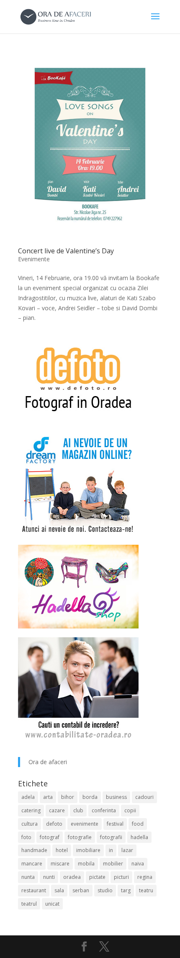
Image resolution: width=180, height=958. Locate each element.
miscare (60, 863)
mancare (31, 863)
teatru (146, 890)
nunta (28, 877)
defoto (54, 823)
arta (48, 797)
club (78, 810)
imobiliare (88, 850)
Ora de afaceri (47, 762)
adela (28, 797)
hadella (139, 837)
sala (59, 890)
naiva (137, 863)
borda (90, 797)
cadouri (144, 797)
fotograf (49, 837)
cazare (57, 810)
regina (144, 877)
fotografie (80, 837)
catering (31, 810)
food (138, 823)
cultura (29, 823)
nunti (49, 877)
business (116, 797)
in (111, 850)
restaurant (33, 890)
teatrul (29, 903)
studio (105, 890)
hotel (62, 850)
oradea (72, 877)
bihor (67, 797)
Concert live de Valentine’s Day (66, 250)
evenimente (84, 823)
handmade (34, 850)
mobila (86, 863)
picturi (121, 877)
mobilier (113, 863)
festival (115, 823)
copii (130, 810)
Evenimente (34, 259)
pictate (97, 877)
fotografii (111, 837)
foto (26, 837)
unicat (52, 903)
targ (126, 890)
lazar (127, 850)
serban (80, 890)
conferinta (104, 810)
